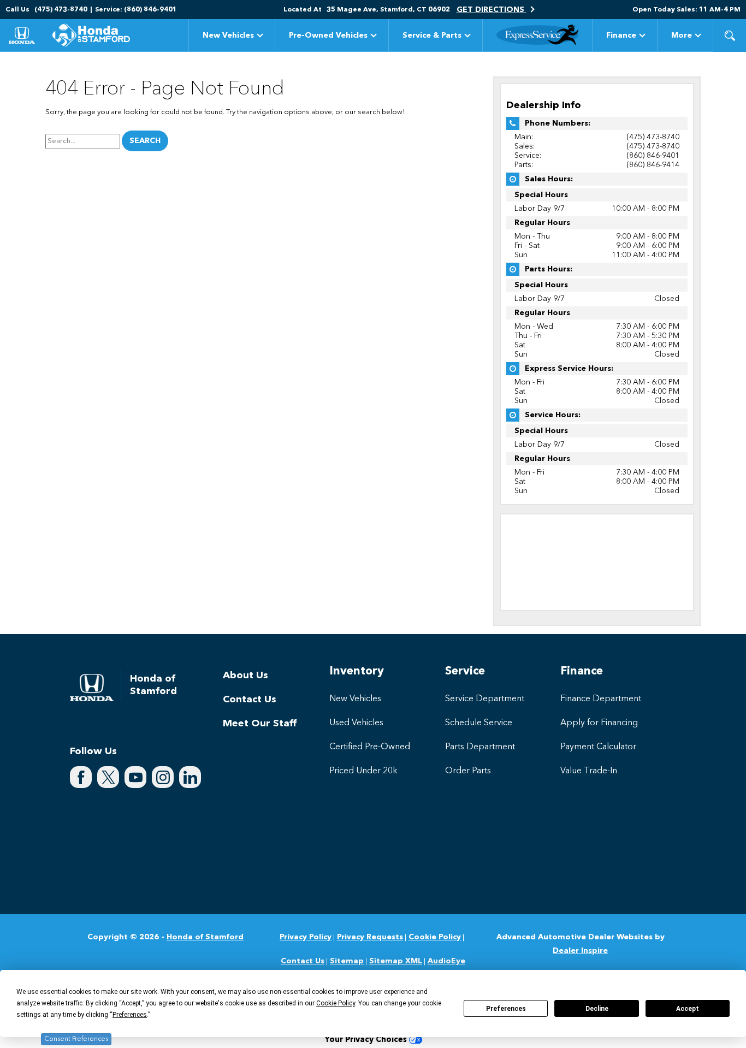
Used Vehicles (356, 723)
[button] (729, 35)
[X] (108, 777)
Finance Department (600, 699)
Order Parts (468, 771)
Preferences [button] (130, 1015)
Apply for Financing (599, 723)
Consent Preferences (76, 1039)
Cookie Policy (434, 937)
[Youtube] (135, 777)
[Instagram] (163, 777)
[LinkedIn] (190, 777)
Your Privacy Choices (366, 1040)
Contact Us (249, 699)
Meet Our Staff (260, 724)
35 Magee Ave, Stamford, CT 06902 (388, 10)
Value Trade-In (588, 771)
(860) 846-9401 (652, 155)
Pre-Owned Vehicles (328, 35)
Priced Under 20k (363, 771)
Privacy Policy (305, 937)
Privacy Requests (370, 937)
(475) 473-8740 (652, 137)
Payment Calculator (598, 747)
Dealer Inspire (580, 951)
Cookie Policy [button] (335, 1003)
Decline (596, 1009)
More (681, 37)
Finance (621, 35)
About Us (245, 675)
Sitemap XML (395, 961)
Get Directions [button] (491, 10)
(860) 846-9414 (652, 165)
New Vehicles (228, 35)
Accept (687, 1009)
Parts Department (480, 747)
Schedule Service (478, 723)
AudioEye (446, 961)
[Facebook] (81, 777)
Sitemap (347, 961)
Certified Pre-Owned (369, 747)
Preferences (506, 1009)
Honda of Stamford (205, 937)
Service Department (484, 699)
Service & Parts (431, 35)
